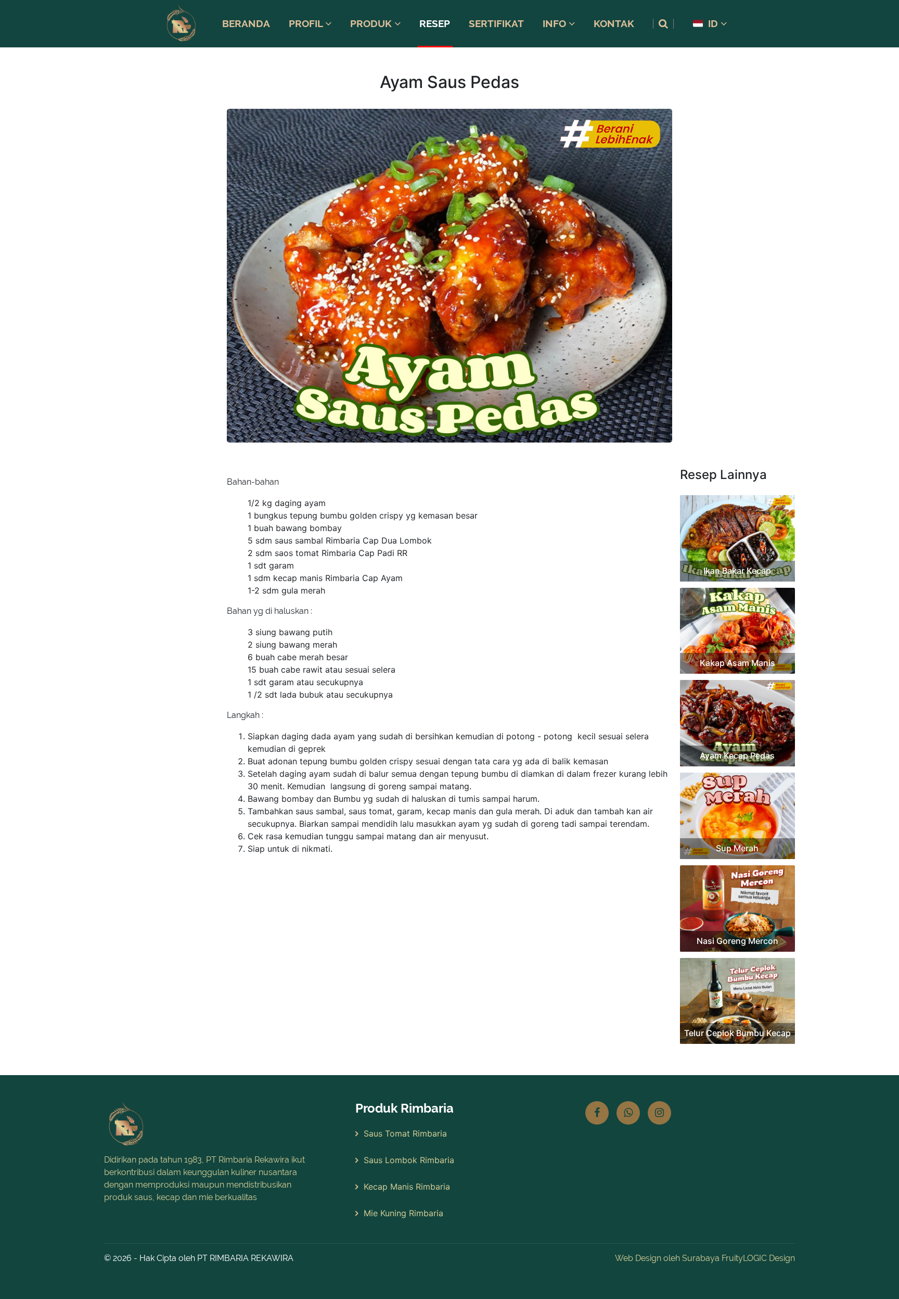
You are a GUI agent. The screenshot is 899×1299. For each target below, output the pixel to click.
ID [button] (713, 23)
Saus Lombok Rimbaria (409, 1160)
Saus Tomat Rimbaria (405, 1133)
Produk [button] (372, 23)
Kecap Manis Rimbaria (407, 1186)
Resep (434, 23)
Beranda (246, 23)
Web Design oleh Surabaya (667, 1258)
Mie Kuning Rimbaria (403, 1213)
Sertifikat (496, 23)
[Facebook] (597, 1113)
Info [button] (556, 23)
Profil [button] (307, 23)
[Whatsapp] (628, 1113)
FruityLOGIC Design (758, 1258)
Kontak (614, 23)
